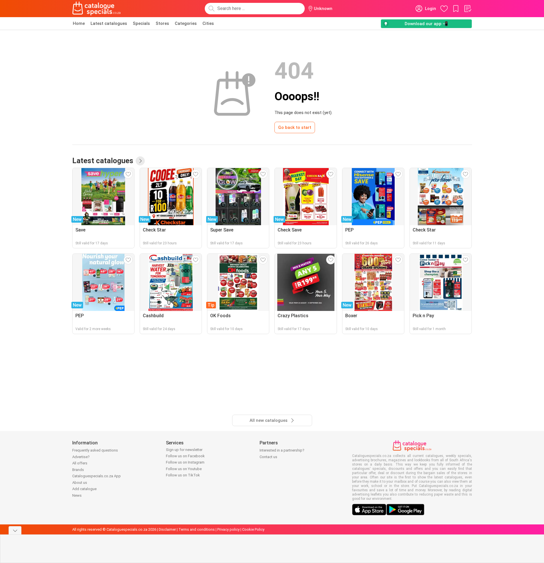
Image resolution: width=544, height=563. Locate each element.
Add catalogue (84, 489)
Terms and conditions (196, 529)
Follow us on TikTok (183, 475)
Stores (162, 23)
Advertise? (81, 457)
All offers (79, 463)
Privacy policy (228, 529)
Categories (186, 23)
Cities (208, 23)
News (77, 495)
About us (79, 482)
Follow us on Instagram (185, 462)
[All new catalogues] (140, 160)
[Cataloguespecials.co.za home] (96, 8)
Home (79, 23)
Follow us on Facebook (185, 456)
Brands (78, 470)
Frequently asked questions (95, 450)
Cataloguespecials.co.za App (96, 476)
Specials (141, 23)
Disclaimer (167, 529)
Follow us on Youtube (184, 469)
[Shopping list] (467, 8)
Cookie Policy (253, 529)
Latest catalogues (109, 23)
